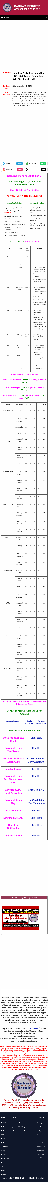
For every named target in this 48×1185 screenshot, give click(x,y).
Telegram (40, 1130)
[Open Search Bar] (46, 17)
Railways (4, 1174)
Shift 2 (40, 789)
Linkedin (40, 1150)
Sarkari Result (32, 1028)
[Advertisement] (24, 47)
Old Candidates (35, 800)
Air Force (4, 1146)
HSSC (3, 1162)
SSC (2, 1134)
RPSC (3, 1154)
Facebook (41, 1146)
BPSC (3, 1122)
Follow (20, 169)
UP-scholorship (7, 1127)
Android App (18, 1122)
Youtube (40, 1127)
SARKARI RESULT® (27, 6)
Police (3, 1170)
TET (3, 1166)
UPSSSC (4, 1130)
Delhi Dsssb (5, 1158)
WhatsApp (41, 1134)
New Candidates (36, 803)
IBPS (3, 1138)
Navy (3, 1150)
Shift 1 (31, 789)
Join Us (19, 163)
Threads (40, 1142)
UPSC (3, 1142)
